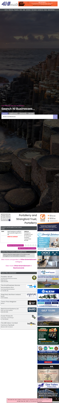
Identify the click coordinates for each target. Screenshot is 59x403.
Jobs (24, 10)
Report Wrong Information (16, 245)
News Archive (51, 10)
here (29, 401)
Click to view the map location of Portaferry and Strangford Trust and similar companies (16, 255)
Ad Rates (28, 10)
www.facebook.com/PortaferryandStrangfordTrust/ (14, 233)
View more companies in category (18, 260)
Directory (11, 10)
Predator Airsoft (6, 277)
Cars (20, 10)
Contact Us (40, 10)
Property (16, 10)
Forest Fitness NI (6, 316)
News (45, 10)
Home (6, 10)
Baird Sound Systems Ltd (9, 309)
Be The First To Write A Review (27, 248)
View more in (19, 267)
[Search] (55, 117)
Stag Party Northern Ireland (11, 295)
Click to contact (12, 237)
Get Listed (34, 10)
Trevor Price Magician (8, 302)
